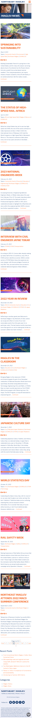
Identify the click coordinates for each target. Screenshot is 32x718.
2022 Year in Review (14, 298)
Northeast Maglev (13, 2)
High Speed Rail (14, 117)
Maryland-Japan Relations (15, 429)
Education (26, 181)
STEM (7, 185)
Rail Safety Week (12, 537)
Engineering (4, 183)
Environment (20, 54)
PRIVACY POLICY (20, 693)
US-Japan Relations (24, 431)
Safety (19, 544)
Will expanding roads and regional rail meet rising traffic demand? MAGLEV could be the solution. (16, 662)
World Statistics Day (15, 480)
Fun (29, 305)
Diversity (19, 181)
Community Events (10, 54)
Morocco (27, 117)
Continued (4, 79)
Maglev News (7, 686)
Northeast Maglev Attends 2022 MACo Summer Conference (15, 598)
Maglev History (7, 684)
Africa (6, 117)
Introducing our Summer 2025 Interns (14, 675)
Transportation (19, 246)
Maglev (22, 117)
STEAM (3, 185)
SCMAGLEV (23, 56)
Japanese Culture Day (15, 423)
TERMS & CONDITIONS (7, 693)
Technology (4, 489)
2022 (6, 305)
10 (22, 643)
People (3, 610)
